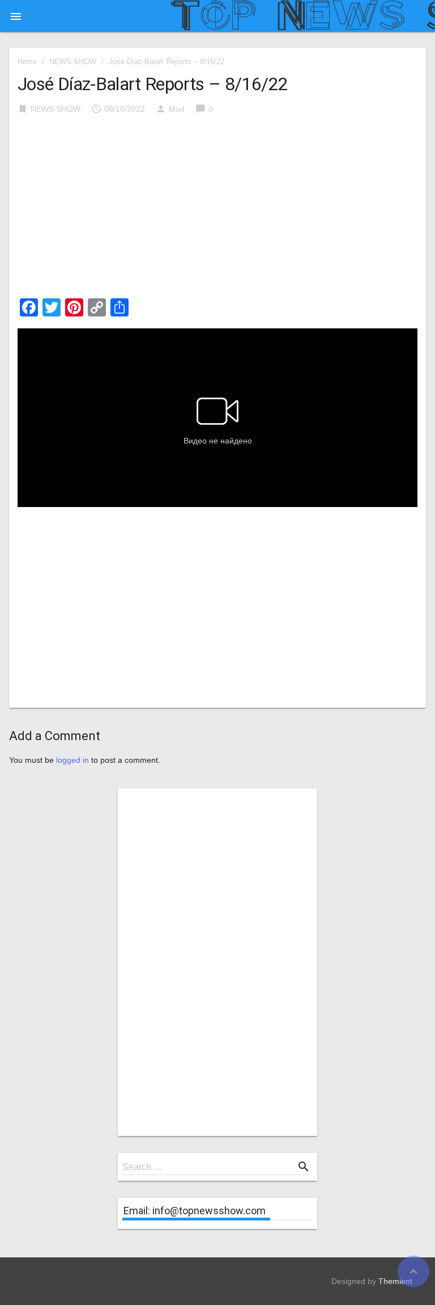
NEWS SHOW (72, 61)
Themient (395, 1281)
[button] (15, 15)
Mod (177, 108)
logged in (72, 760)
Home (27, 61)
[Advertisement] (217, 209)
